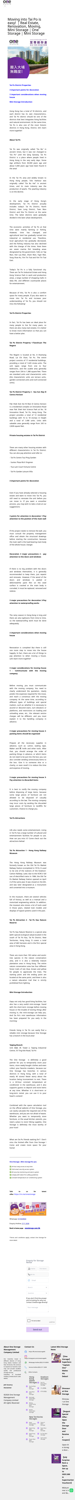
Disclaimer (8, 1388)
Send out (37, 1329)
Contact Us (29, 1347)
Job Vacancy (8, 1385)
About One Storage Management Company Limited (12, 1349)
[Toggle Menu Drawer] (5, 6)
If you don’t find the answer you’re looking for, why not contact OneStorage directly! (36, 1300)
